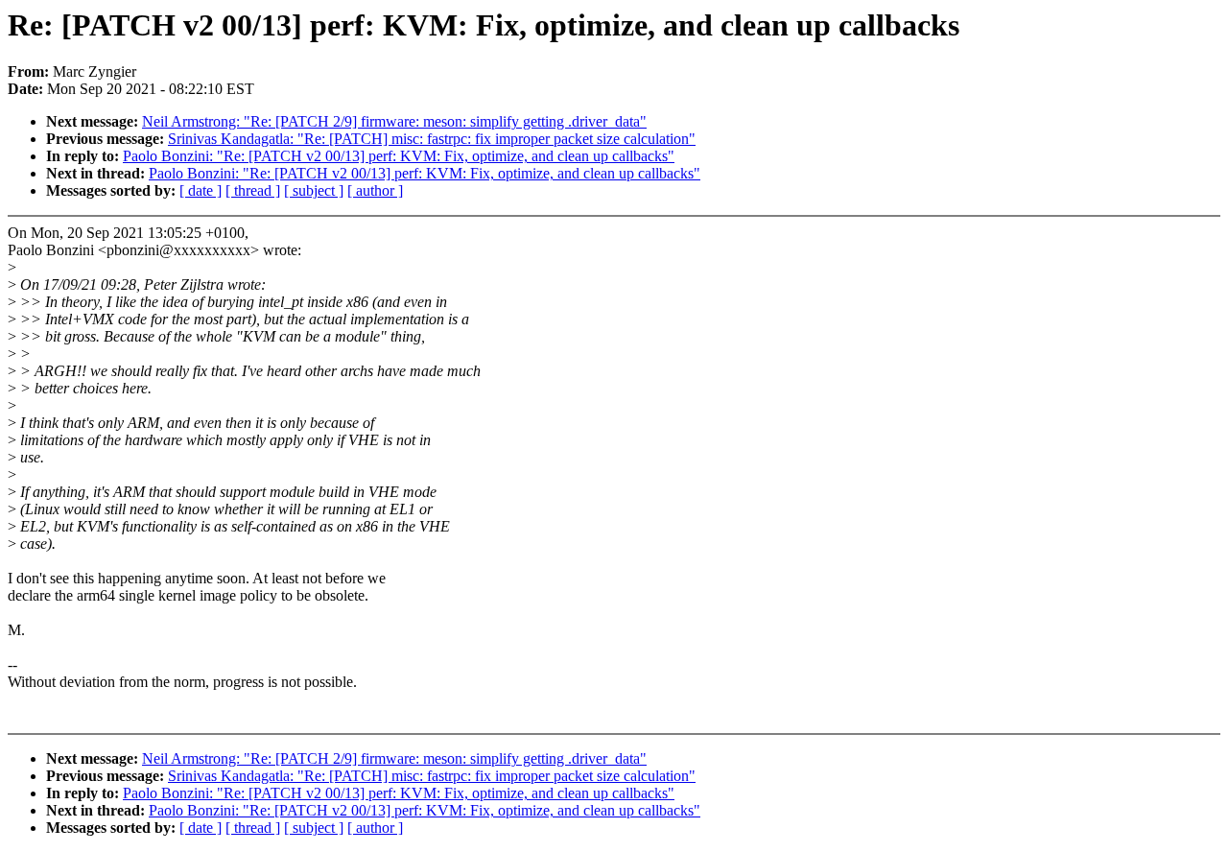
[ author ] (375, 190)
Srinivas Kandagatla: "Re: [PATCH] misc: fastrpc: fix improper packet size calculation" (432, 138)
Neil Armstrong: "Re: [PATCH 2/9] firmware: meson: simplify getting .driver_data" (394, 121)
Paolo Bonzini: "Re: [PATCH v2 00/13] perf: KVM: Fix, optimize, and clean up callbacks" (398, 156)
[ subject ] (313, 190)
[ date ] (200, 190)
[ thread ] (252, 190)
